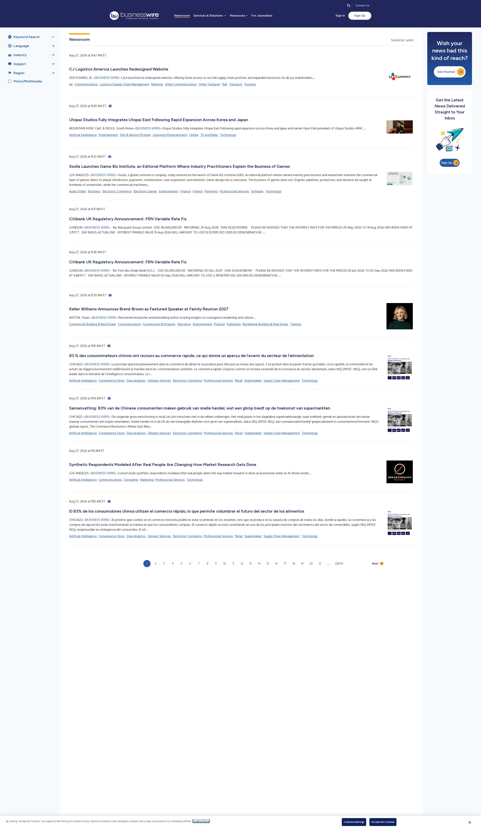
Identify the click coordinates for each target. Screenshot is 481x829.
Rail (224, 84)
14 (259, 563)
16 (276, 563)
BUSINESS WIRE (106, 78)
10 (224, 563)
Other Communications (181, 84)
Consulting (131, 480)
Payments (211, 191)
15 (268, 563)
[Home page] (134, 15)
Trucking (250, 84)
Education (184, 324)
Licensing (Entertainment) (170, 135)
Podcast (219, 324)
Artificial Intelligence (83, 135)
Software (257, 191)
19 (302, 563)
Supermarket (253, 380)
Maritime (157, 84)
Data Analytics (136, 380)
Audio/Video (77, 191)
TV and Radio (209, 135)
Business (94, 191)
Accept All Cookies (382, 821)
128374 (339, 563)
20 (311, 563)
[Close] (470, 822)
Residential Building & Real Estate (265, 324)
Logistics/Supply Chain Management (124, 84)
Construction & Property (159, 324)
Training (295, 324)
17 (285, 563)
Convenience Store (112, 380)
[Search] (348, 5)
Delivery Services (159, 380)
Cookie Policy (201, 821)
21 (320, 563)
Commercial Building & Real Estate (92, 324)
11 (233, 563)
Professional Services (234, 191)
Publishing (234, 324)
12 (242, 563)
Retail (239, 380)
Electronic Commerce (117, 191)
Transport (235, 84)
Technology (228, 135)
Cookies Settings (354, 821)
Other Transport (209, 84)
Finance (185, 191)
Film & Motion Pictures (135, 135)
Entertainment (108, 135)
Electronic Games (145, 191)
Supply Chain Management (282, 380)
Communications (86, 84)
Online (193, 135)
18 (294, 563)
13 (251, 563)
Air (71, 84)
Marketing (147, 480)
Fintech (198, 191)
